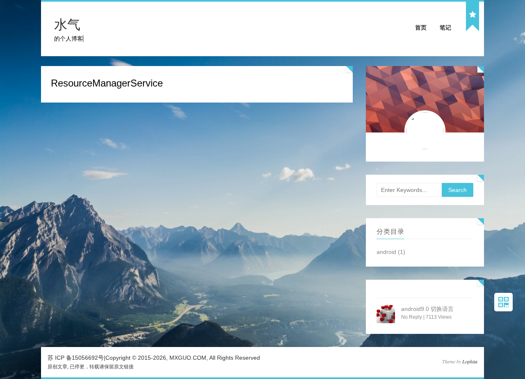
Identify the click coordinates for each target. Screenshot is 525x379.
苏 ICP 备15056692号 (76, 357)
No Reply (411, 317)
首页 (421, 27)
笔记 (445, 27)
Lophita (469, 361)
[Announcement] (472, 15)
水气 (67, 24)
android (386, 252)
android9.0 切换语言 (427, 309)
